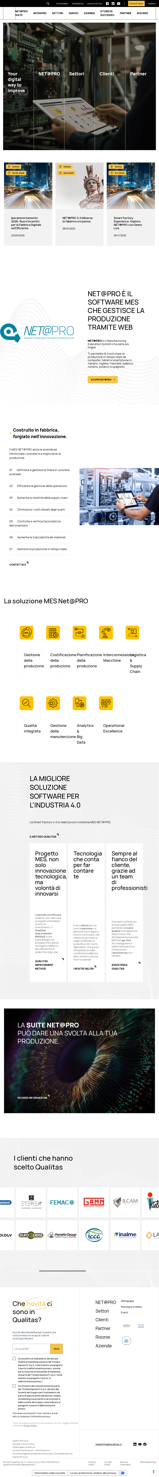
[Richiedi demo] (134, 3)
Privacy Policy (92, 1463)
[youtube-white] (118, 3)
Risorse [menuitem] (102, 1337)
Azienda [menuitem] (103, 1346)
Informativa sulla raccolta (50, 1473)
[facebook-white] (107, 3)
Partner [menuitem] (103, 1328)
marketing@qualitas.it (108, 1444)
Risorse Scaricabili (125, 1463)
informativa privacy (40, 1416)
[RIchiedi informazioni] (79, 1060)
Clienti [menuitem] (101, 1320)
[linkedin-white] (113, 3)
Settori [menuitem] (102, 1311)
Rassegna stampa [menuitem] (131, 1306)
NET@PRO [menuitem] (105, 1302)
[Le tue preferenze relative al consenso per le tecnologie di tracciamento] (154, 1472)
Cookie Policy (107, 1463)
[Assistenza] (75, 3)
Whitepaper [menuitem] (127, 1301)
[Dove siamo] (60, 3)
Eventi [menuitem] (124, 1312)
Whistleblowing (148, 1462)
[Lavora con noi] (92, 3)
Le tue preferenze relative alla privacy (93, 1473)
